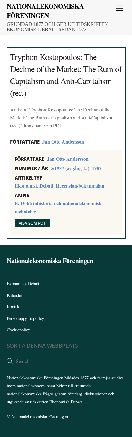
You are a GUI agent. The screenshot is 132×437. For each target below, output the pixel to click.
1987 (97, 168)
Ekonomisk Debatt (34, 185)
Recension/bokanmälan (80, 185)
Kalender (14, 295)
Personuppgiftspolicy (25, 318)
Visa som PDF (32, 223)
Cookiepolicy (18, 330)
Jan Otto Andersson (63, 141)
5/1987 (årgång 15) (70, 168)
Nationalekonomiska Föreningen (39, 416)
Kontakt (14, 307)
